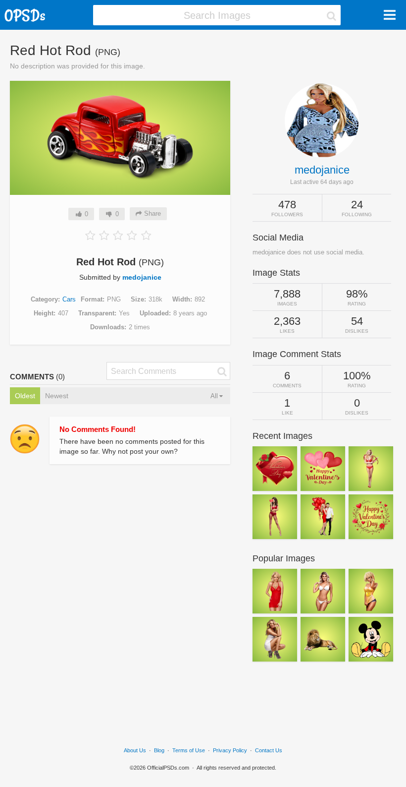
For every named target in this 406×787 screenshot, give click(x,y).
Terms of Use (188, 750)
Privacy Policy (230, 750)
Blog (159, 750)
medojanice (141, 277)
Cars (69, 299)
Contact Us (268, 750)
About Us (135, 750)
